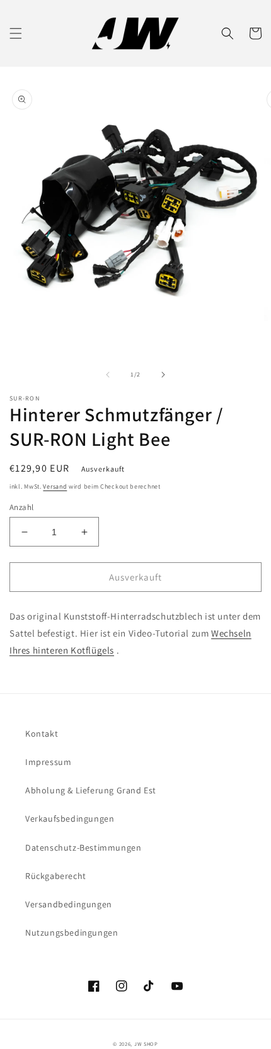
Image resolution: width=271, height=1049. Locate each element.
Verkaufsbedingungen (69, 818)
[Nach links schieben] (108, 374)
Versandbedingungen (68, 904)
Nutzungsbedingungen (71, 932)
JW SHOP (146, 1043)
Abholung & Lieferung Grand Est (90, 790)
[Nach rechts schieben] (163, 374)
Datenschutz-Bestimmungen (83, 847)
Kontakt (41, 733)
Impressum (48, 762)
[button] (16, 33)
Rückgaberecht (55, 876)
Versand (55, 486)
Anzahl (21, 507)
